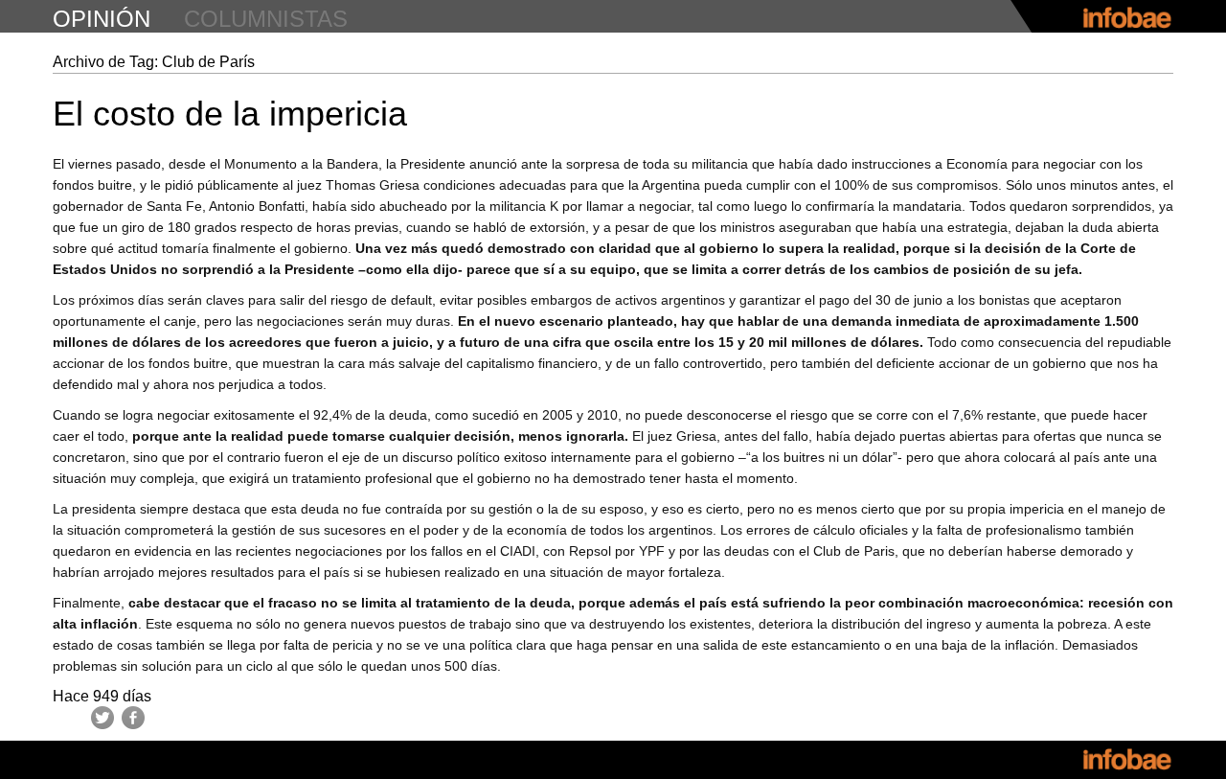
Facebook (133, 717)
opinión (101, 19)
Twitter (102, 717)
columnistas (266, 19)
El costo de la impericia (230, 113)
